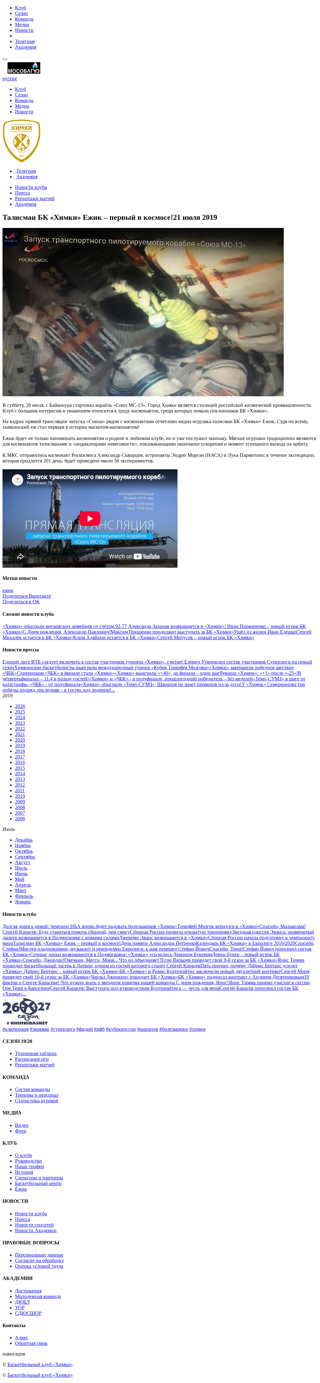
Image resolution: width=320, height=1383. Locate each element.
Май (19, 879)
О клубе (23, 1155)
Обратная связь (31, 1343)
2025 (20, 711)
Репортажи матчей (35, 198)
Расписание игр (32, 1059)
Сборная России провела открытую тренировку (181, 932)
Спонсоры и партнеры (39, 1177)
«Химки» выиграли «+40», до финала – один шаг (167, 673)
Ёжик (21, 1189)
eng (13, 78)
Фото (20, 1131)
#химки (197, 1029)
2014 (20, 773)
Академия (25, 47)
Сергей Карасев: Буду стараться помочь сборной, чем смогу (66, 932)
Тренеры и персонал (36, 1095)
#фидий (84, 1029)
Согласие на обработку (39, 1260)
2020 (20, 740)
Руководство (28, 1160)
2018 (20, 751)
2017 (20, 756)
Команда (24, 19)
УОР (20, 1307)
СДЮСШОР (28, 1313)
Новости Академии (36, 1230)
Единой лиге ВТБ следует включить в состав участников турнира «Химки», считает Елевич (101, 661)
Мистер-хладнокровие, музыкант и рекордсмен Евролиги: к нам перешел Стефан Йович (114, 948)
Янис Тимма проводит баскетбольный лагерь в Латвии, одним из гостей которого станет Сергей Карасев (153, 962)
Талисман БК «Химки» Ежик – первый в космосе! (67, 943)
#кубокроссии (121, 1029)
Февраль (24, 896)
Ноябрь (23, 845)
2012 (20, 785)
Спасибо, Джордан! (43, 960)
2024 (20, 717)
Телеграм (25, 41)
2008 (20, 807)
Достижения (28, 1290)
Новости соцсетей (34, 1224)
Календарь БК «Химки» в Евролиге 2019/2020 (245, 943)
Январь (23, 901)
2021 (20, 734)
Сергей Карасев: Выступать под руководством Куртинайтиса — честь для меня (135, 988)
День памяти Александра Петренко (158, 943)
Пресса (22, 192)
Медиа (22, 24)
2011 (20, 790)
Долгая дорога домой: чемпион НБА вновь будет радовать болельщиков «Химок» (89, 926)
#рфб (99, 1029)
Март (20, 890)
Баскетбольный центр (38, 1183)
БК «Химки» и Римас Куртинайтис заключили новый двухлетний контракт (200, 971)
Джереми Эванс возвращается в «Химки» (163, 937)
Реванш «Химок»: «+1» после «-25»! (259, 673)
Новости (24, 30)
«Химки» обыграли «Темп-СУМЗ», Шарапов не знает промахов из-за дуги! (161, 684)
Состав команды (32, 1089)
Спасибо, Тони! (226, 948)
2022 (20, 728)
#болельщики (173, 1029)
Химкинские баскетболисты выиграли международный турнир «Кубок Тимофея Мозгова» (111, 667)
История (24, 1172)
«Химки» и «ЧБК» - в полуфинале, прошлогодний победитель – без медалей (171, 678)
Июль (21, 868)
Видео (21, 1125)
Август (22, 862)
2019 (20, 745)
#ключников (15, 1029)
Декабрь (23, 839)
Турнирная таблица (36, 1053)
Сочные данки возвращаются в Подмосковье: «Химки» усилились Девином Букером (121, 954)
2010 (20, 796)
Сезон (21, 13)
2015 (20, 768)
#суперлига (63, 1029)
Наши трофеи (29, 1166)
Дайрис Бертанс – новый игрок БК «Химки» (71, 971)
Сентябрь (25, 856)
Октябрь (24, 851)
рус (6, 78)
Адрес (21, 1337)
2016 (20, 762)
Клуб (20, 7)
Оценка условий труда (39, 1266)
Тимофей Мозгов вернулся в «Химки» (218, 926)
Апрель (23, 884)
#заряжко (39, 1029)
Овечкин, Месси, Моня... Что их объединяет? (112, 960)
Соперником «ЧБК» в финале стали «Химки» (65, 673)
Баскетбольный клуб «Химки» (40, 1364)
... (113, 690)
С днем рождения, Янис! (202, 982)
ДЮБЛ (22, 1302)
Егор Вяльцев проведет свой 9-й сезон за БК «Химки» (219, 960)
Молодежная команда (38, 1296)
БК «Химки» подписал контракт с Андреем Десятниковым (241, 977)
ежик (7, 590)
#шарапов (147, 1029)
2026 (20, 706)
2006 (20, 818)
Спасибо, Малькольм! (282, 926)
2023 (20, 723)
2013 (20, 779)
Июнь (21, 873)
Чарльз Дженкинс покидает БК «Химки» (134, 977)
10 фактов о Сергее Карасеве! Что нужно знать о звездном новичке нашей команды (155, 979)
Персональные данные (39, 1254)
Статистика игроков (36, 1100)
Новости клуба (31, 187)
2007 (20, 813)
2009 (20, 801)
